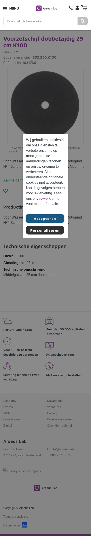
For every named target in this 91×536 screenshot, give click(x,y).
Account (77, 7)
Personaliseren (45, 230)
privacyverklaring (46, 198)
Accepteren (45, 219)
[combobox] (40, 21)
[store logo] (46, 8)
